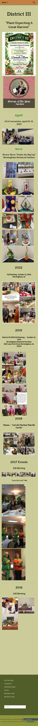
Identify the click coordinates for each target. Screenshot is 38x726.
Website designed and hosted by (11, 719)
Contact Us (8, 684)
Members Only (9, 693)
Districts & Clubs (9, 687)
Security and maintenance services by (14, 722)
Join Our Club (8, 680)
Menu (4, 2)
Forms (6, 690)
